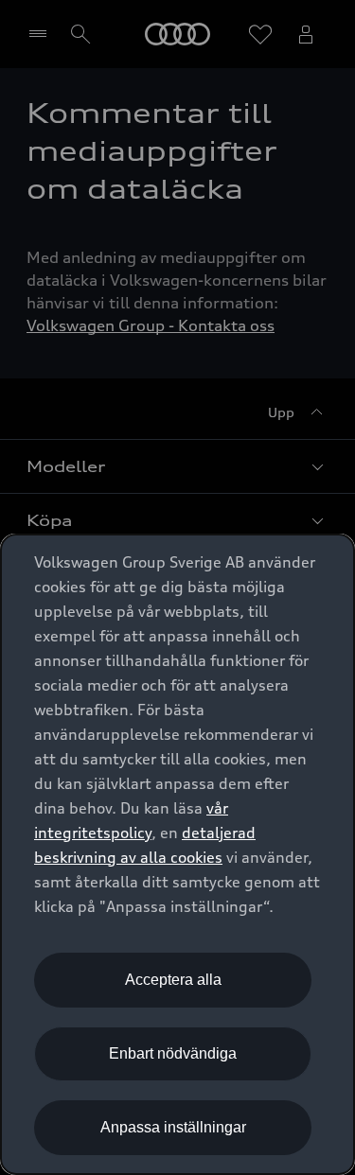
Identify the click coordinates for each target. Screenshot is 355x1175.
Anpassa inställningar (173, 1127)
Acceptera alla (173, 980)
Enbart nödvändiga (173, 1053)
